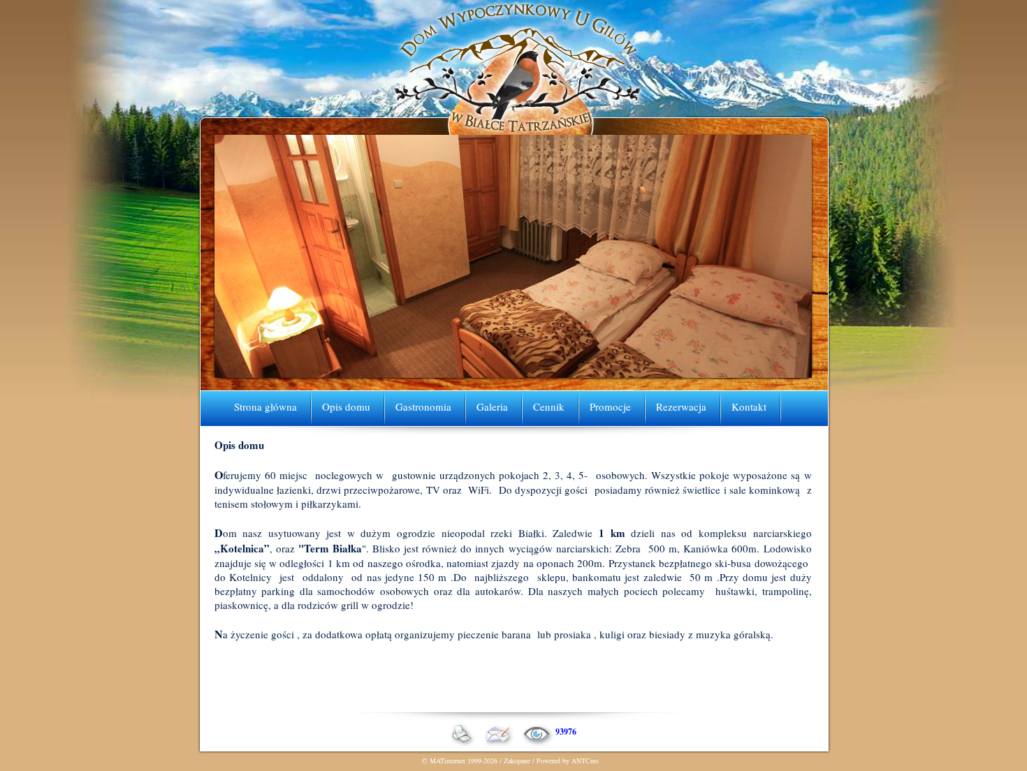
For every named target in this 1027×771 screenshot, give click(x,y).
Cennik (549, 406)
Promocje (610, 406)
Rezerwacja (681, 406)
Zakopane (517, 760)
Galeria (492, 406)
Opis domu (346, 406)
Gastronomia (423, 406)
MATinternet (447, 760)
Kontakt (748, 406)
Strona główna (265, 406)
